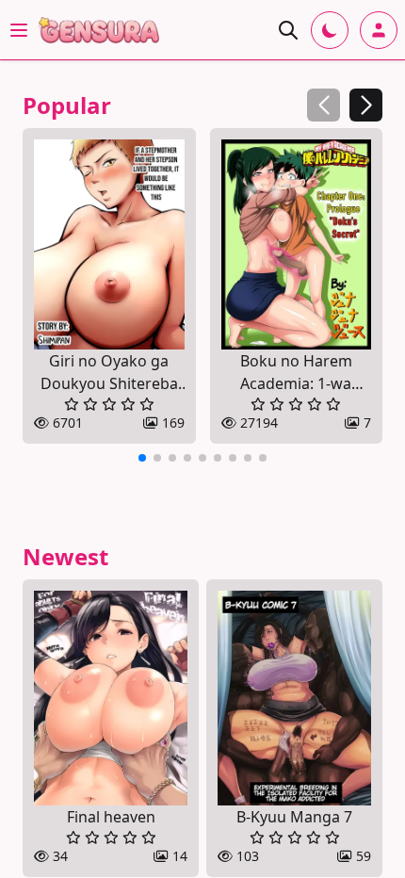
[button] (365, 105)
